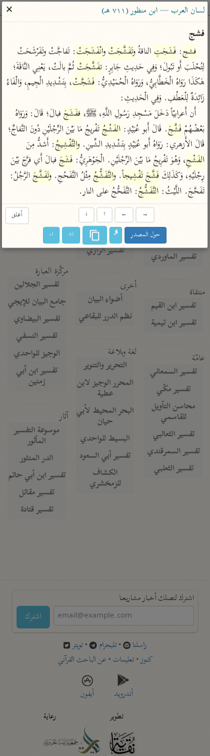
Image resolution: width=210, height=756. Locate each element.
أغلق (17, 216)
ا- (52, 235)
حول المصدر (146, 235)
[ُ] (116, 235)
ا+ (71, 235)
